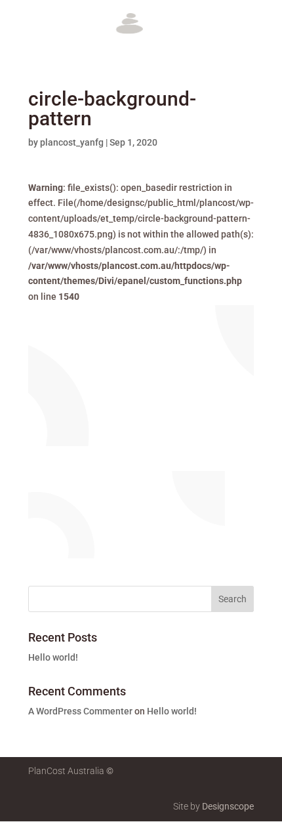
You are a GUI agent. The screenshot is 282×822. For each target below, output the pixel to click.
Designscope (228, 806)
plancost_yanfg (72, 142)
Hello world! (53, 657)
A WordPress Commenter (80, 711)
